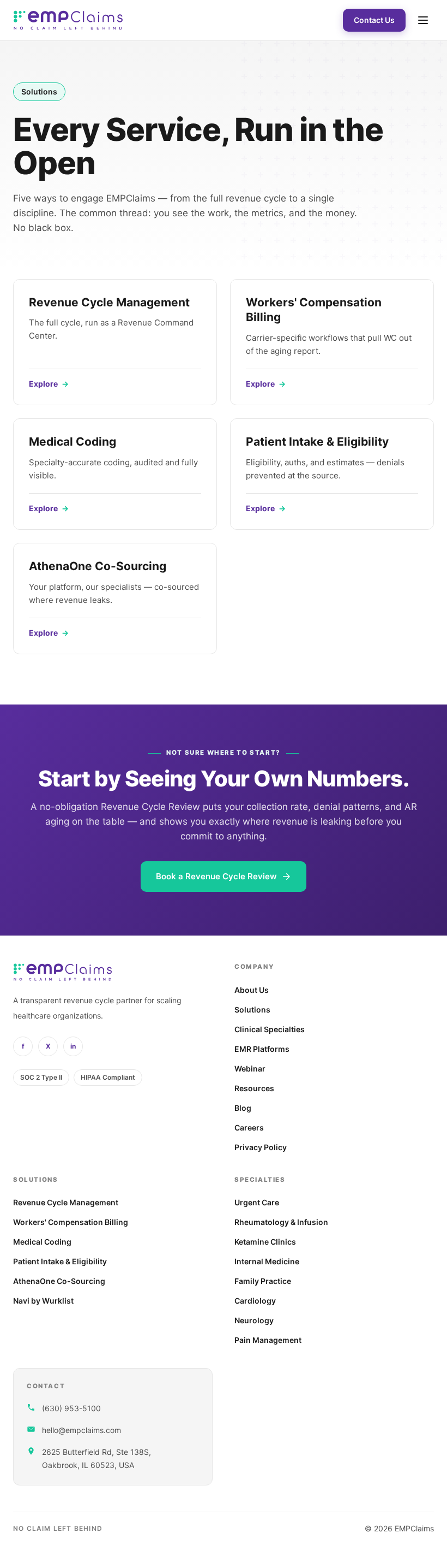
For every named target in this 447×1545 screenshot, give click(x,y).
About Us (251, 990)
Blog (242, 1107)
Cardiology (255, 1300)
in (73, 1046)
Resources (254, 1088)
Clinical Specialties (269, 1029)
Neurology (254, 1320)
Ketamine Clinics (265, 1241)
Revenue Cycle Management (65, 1202)
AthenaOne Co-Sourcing (59, 1281)
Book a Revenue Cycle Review (216, 876)
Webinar (249, 1068)
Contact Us (374, 20)
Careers (249, 1127)
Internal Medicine (266, 1261)
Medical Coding (42, 1241)
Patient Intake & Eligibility (60, 1261)
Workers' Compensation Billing (70, 1222)
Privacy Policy (260, 1147)
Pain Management (267, 1340)
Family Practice (262, 1281)
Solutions (252, 1009)
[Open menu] (423, 20)
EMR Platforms (261, 1048)
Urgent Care (256, 1202)
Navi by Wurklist (43, 1300)
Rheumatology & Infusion (281, 1222)
